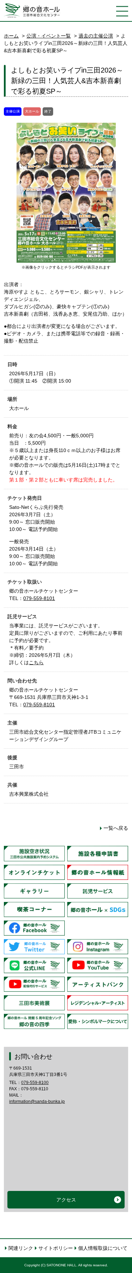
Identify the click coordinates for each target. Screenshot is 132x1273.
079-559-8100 (35, 1082)
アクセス (66, 1200)
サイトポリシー (55, 1248)
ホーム (11, 36)
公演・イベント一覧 (48, 36)
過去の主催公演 (95, 36)
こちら (36, 662)
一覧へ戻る (115, 828)
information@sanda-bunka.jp (37, 1101)
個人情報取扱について (102, 1248)
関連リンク (20, 1248)
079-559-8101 (39, 598)
